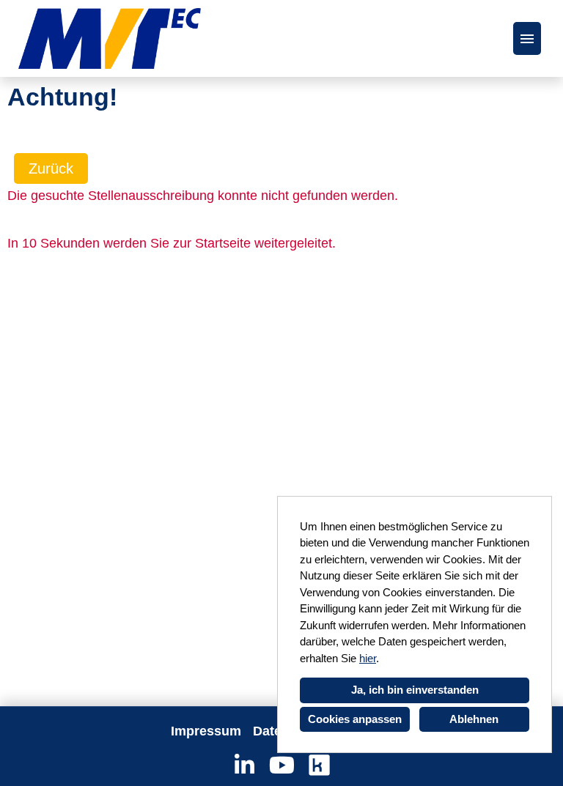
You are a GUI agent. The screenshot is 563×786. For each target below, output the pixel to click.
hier (367, 658)
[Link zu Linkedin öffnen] (244, 765)
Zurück (51, 168)
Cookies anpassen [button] (355, 719)
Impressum (206, 731)
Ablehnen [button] (473, 719)
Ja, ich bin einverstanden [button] (415, 689)
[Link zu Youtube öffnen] (281, 765)
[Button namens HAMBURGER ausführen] (527, 38)
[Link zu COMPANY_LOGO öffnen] (109, 38)
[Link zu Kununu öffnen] (319, 765)
